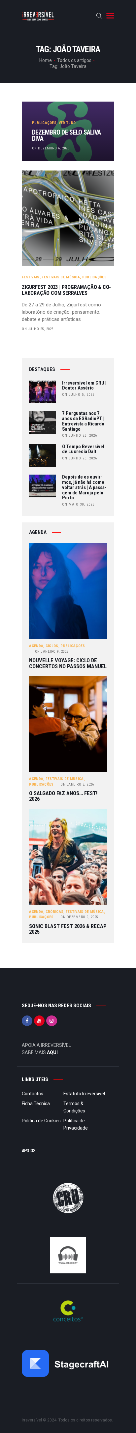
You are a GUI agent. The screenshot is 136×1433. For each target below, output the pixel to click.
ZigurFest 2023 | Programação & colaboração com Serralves (66, 290)
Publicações (44, 123)
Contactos (32, 1093)
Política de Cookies (41, 1120)
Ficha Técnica (36, 1103)
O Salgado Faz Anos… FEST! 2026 (63, 796)
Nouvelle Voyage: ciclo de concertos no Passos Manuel (68, 663)
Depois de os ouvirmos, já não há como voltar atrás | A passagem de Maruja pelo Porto (84, 488)
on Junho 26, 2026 (79, 435)
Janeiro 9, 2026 (51, 651)
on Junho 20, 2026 (79, 458)
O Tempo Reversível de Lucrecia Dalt (83, 449)
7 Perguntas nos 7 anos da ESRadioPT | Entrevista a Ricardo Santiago (83, 421)
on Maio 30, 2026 (78, 504)
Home (45, 60)
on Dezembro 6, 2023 (51, 148)
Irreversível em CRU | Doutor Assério (84, 386)
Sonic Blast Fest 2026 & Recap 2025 (68, 929)
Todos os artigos (74, 60)
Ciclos (52, 646)
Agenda (36, 646)
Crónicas (54, 912)
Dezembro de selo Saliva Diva (66, 135)
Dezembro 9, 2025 (79, 917)
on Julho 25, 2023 (37, 329)
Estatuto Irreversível (84, 1093)
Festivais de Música (61, 277)
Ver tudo (67, 123)
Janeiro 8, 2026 (77, 784)
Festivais (31, 277)
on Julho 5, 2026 (78, 394)
